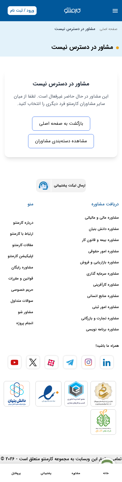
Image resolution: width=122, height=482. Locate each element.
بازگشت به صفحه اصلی (61, 123)
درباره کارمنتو (23, 223)
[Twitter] (33, 362)
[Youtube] (14, 362)
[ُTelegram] (70, 362)
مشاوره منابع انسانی (103, 296)
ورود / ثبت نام (22, 10)
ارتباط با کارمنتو (21, 234)
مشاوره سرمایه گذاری (103, 274)
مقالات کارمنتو (22, 245)
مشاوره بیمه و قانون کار (100, 240)
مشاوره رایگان (22, 267)
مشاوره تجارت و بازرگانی (100, 318)
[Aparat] (51, 362)
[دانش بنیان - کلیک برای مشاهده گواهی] (17, 393)
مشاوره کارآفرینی (106, 285)
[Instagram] (88, 362)
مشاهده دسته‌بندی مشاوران (61, 141)
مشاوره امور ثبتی (105, 307)
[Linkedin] (106, 362)
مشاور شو (25, 312)
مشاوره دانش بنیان (104, 229)
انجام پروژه (24, 323)
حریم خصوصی (22, 290)
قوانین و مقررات (21, 278)
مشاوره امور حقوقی (103, 251)
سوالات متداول (21, 301)
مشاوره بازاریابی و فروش (99, 262)
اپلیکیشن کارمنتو (20, 256)
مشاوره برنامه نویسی (102, 329)
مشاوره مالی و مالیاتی (102, 218)
